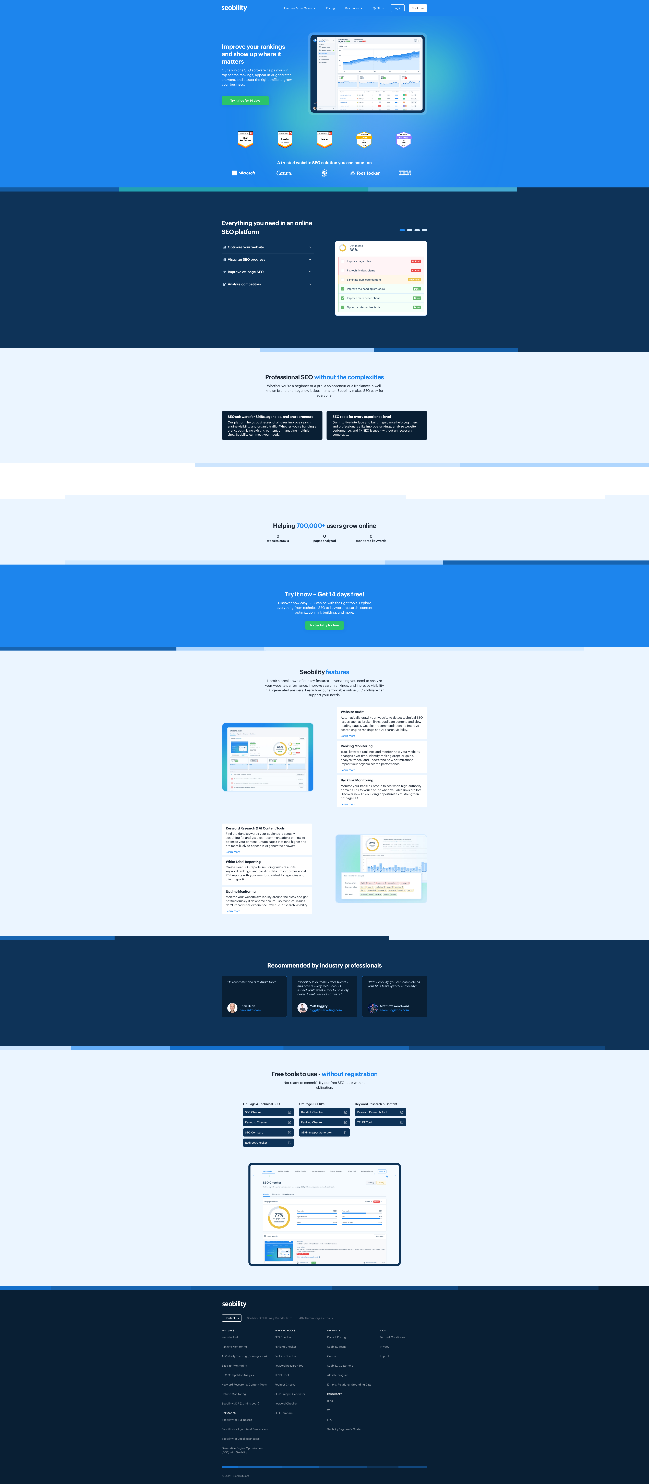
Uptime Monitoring (234, 1394)
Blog (330, 1400)
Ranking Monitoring (234, 1346)
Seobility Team (336, 1346)
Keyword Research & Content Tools (244, 1384)
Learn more (348, 735)
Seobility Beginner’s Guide (343, 1429)
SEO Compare (254, 1132)
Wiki (329, 1410)
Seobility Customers (340, 1365)
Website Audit (230, 1337)
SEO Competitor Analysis (238, 1375)
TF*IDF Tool (364, 1122)
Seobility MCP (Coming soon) (240, 1403)
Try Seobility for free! (324, 625)
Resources (352, 8)
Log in (398, 8)
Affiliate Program (337, 1375)
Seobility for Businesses (237, 1419)
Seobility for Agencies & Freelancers (245, 1429)
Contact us (232, 1318)
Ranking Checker (312, 1122)
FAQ (329, 1419)
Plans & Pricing (336, 1337)
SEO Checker (253, 1112)
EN (378, 8)
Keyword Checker (256, 1122)
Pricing (330, 8)
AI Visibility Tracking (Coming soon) (244, 1356)
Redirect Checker (256, 1142)
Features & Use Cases (298, 8)
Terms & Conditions (392, 1337)
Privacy (384, 1346)
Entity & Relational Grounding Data (349, 1384)
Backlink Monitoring (234, 1365)
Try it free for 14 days (245, 101)
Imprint (384, 1356)
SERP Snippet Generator (316, 1132)
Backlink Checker (312, 1112)
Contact (332, 1356)
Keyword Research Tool (372, 1112)
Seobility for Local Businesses (241, 1438)
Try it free (418, 8)
